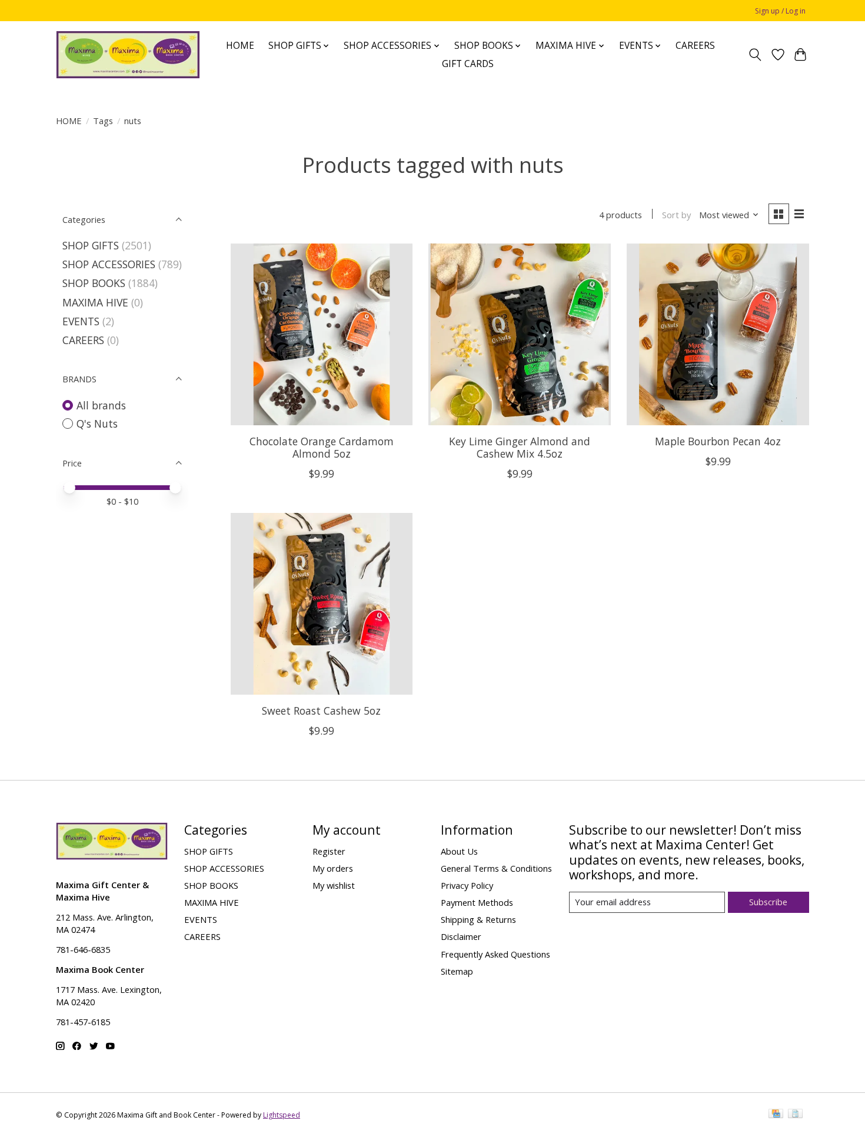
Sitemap (457, 971)
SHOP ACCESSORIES (108, 264)
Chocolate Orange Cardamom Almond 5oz (321, 447)
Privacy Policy (467, 885)
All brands (101, 405)
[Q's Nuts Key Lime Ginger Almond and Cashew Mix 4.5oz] (519, 334)
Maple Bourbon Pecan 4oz (718, 441)
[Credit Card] (775, 1115)
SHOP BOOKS (93, 283)
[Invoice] (795, 1115)
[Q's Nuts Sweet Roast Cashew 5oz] (321, 604)
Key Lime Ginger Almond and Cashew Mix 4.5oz (519, 447)
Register (328, 851)
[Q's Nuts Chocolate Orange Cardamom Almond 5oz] (321, 334)
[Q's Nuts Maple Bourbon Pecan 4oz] (718, 334)
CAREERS (695, 45)
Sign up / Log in (780, 11)
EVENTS (80, 321)
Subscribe (768, 902)
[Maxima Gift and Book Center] (128, 54)
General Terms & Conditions (496, 868)
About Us (459, 851)
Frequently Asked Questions (495, 954)
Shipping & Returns (478, 919)
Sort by (676, 215)
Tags (103, 120)
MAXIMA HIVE (95, 302)
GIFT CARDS (468, 64)
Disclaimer (461, 936)
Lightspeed (281, 1115)
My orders (332, 868)
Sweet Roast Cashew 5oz (321, 710)
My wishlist (333, 885)
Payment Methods (477, 902)
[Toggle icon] (755, 54)
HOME (240, 45)
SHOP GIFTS (90, 245)
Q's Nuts (97, 423)
